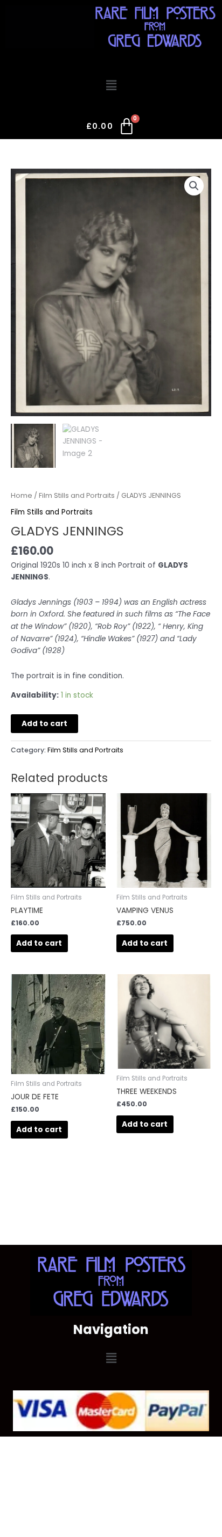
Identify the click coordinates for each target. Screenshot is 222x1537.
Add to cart (44, 724)
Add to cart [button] (39, 943)
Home (21, 495)
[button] (111, 85)
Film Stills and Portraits (77, 495)
